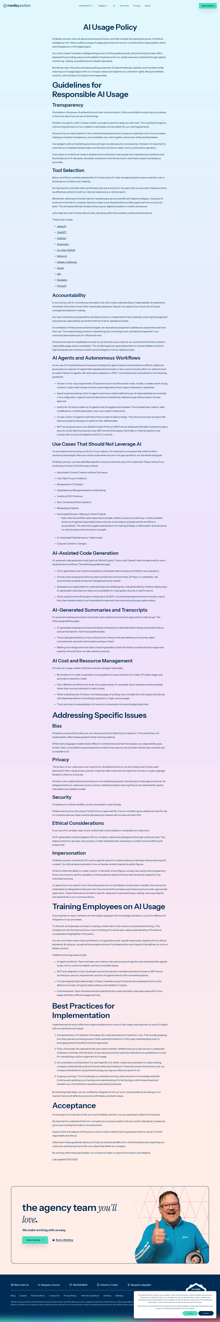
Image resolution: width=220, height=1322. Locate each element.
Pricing (136, 6)
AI (114, 6)
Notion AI (62, 256)
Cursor (60, 268)
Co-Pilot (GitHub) (66, 250)
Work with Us (208, 6)
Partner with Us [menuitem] (38, 1296)
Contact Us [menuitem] (54, 1296)
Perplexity (62, 280)
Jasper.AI (61, 226)
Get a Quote (33, 1240)
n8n (59, 274)
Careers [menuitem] (23, 1296)
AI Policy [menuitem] (107, 1296)
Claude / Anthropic (67, 262)
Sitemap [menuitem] (119, 1296)
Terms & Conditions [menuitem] (90, 1296)
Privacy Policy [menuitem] (70, 1296)
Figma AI (61, 285)
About (148, 6)
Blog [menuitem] (13, 1296)
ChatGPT (62, 232)
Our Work (124, 6)
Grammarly (63, 244)
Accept (190, 1313)
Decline (206, 1313)
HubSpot (102, 6)
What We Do (85, 6)
